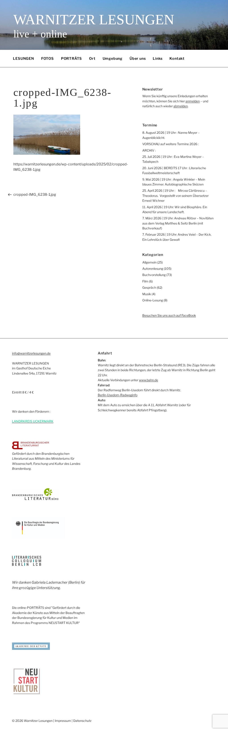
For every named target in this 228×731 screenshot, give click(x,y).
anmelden (192, 101)
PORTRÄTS (71, 58)
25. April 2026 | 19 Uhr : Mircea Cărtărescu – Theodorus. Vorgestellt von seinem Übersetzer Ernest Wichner (175, 195)
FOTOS (47, 58)
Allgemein (149, 262)
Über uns (138, 58)
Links (157, 58)
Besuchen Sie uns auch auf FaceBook (169, 315)
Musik (146, 294)
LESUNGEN (23, 58)
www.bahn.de (148, 380)
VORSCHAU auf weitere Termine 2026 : (170, 144)
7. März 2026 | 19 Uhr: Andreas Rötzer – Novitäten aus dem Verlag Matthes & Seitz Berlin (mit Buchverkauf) (178, 223)
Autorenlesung (152, 268)
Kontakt (177, 58)
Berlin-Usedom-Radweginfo (117, 395)
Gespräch (149, 287)
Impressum (63, 721)
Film (145, 281)
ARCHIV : (149, 150)
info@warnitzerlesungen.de (31, 353)
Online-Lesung (152, 300)
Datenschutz (82, 721)
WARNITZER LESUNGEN (93, 19)
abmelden (180, 106)
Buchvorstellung (154, 275)
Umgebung (112, 58)
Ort (92, 58)
